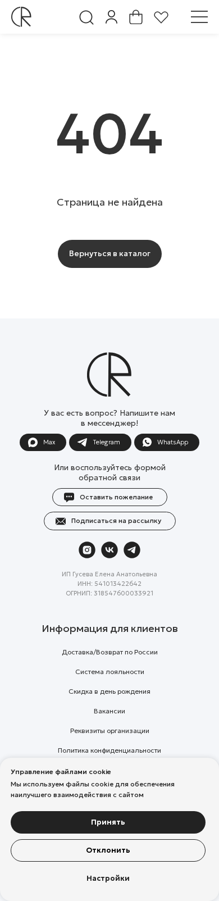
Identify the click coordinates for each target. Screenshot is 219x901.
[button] (199, 17)
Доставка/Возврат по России (110, 652)
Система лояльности (109, 671)
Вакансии (109, 711)
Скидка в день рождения (109, 691)
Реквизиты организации (109, 730)
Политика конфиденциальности (109, 750)
